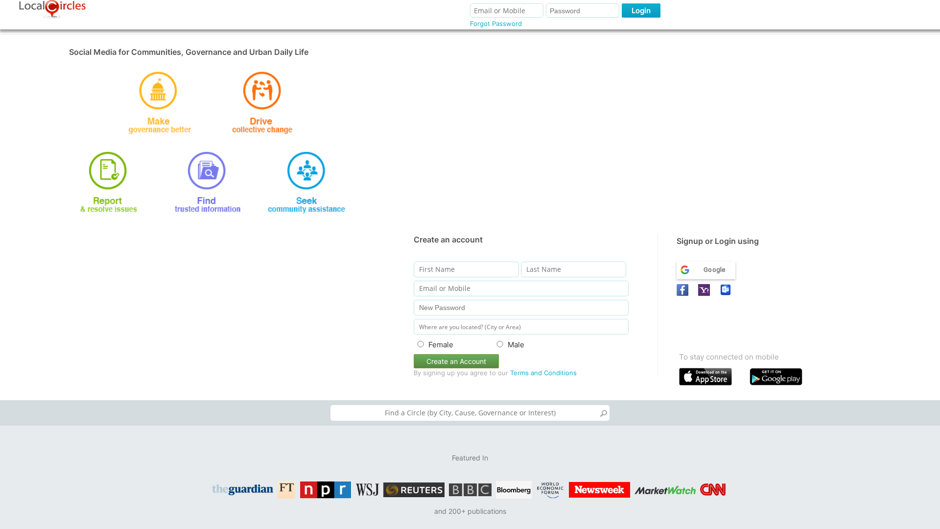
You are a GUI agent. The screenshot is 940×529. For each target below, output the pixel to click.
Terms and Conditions (543, 373)
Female (440, 344)
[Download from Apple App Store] (712, 379)
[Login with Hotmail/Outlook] (727, 290)
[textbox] (470, 413)
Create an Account (456, 361)
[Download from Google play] (783, 379)
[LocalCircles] (52, 9)
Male (516, 344)
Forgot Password (496, 23)
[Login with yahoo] (705, 290)
